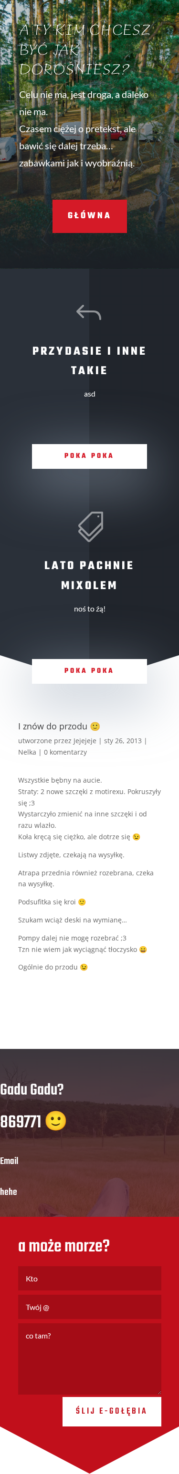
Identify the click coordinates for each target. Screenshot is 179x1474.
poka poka (89, 456)
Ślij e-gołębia (112, 1411)
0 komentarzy (65, 751)
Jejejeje (85, 740)
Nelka (27, 751)
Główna (90, 216)
